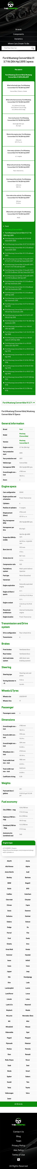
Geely (28, 938)
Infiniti (28, 960)
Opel (27, 1032)
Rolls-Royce (9, 1060)
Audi (27, 872)
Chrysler (28, 899)
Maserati (28, 1005)
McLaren (9, 1016)
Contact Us (18, 1132)
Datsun (27, 922)
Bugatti (27, 883)
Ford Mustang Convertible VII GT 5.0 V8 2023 (19, 244)
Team (18, 1141)
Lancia (27, 988)
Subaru (27, 1076)
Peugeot (28, 1038)
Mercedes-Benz (27, 1016)
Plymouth (9, 1043)
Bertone (28, 877)
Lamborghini (9, 988)
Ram (9, 1054)
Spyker (9, 1076)
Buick (9, 888)
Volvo (28, 1093)
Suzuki (9, 1082)
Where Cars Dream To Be (18, 44)
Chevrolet (9, 899)
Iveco (28, 966)
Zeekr (9, 1098)
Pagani (9, 1038)
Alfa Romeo (9, 866)
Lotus (28, 999)
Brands (18, 30)
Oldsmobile (9, 1032)
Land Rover (9, 993)
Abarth (9, 861)
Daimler (28, 916)
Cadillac (9, 894)
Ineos (9, 960)
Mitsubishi (9, 1027)
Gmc (27, 944)
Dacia (9, 911)
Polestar (28, 1043)
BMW (9, 883)
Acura (28, 861)
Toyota (28, 1087)
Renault (27, 1054)
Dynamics (18, 39)
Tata (27, 1082)
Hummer (9, 955)
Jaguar (9, 971)
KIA (9, 977)
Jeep (27, 971)
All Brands (18, 1104)
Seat (27, 1065)
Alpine (28, 866)
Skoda (9, 1071)
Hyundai (28, 955)
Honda (28, 949)
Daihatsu (9, 916)
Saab (9, 1065)
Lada (27, 982)
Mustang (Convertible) (13, 230)
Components (18, 34)
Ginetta (9, 944)
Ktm (9, 982)
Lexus (28, 993)
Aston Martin (9, 872)
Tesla (9, 1087)
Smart (28, 1071)
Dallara (9, 922)
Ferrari (9, 933)
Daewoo (28, 911)
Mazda (28, 1010)
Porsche (28, 1049)
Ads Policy (19, 1150)
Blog (18, 1136)
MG (9, 1021)
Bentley (9, 877)
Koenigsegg (28, 977)
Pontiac (9, 1049)
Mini (27, 1021)
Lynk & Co (9, 1005)
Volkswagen (9, 1093)
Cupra (28, 905)
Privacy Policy (18, 1146)
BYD (27, 888)
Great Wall (9, 949)
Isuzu (9, 966)
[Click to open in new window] (18, 1159)
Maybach (9, 1010)
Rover (28, 1060)
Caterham (27, 894)
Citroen (9, 905)
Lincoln (9, 999)
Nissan (27, 1027)
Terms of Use (18, 1155)
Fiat (28, 933)
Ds (28, 927)
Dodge (9, 927)
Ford (7, 226)
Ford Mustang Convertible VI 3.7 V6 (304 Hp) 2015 (17, 234)
